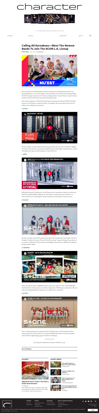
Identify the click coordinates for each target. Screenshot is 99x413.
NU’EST (25, 108)
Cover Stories (50, 403)
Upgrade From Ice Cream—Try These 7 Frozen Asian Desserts (35, 382)
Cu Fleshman (40, 52)
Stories (10, 36)
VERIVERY (26, 247)
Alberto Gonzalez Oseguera (68, 382)
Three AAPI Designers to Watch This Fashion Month (69, 363)
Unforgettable (38, 406)
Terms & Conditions (92, 404)
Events (30, 36)
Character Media (51, 404)
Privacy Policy (93, 405)
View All (28, 403)
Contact (60, 406)
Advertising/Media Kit (63, 404)
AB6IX (25, 154)
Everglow (25, 200)
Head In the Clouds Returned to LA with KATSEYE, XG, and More (69, 387)
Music (27, 52)
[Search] (91, 36)
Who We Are (61, 403)
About (81, 36)
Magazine (63, 36)
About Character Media (65, 400)
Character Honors (39, 403)
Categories (29, 404)
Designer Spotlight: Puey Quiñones (68, 371)
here (64, 342)
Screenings (37, 404)
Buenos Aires (39, 335)
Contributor (65, 390)
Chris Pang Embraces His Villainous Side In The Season (68, 379)
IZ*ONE (25, 293)
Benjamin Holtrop (66, 366)
